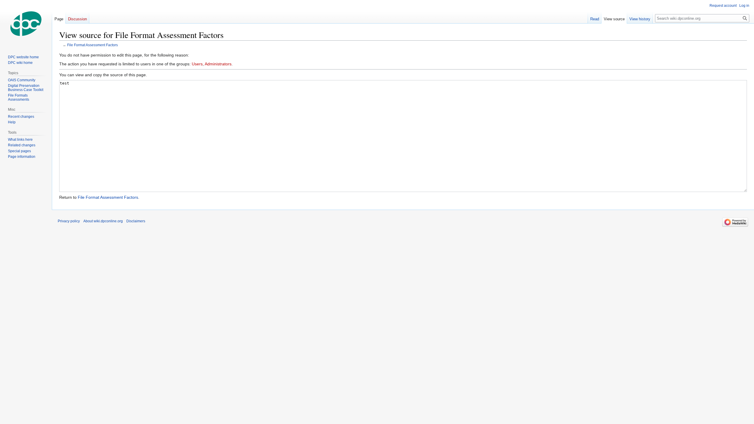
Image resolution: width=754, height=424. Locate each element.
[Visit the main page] (25, 23)
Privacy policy (69, 221)
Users (197, 64)
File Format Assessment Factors (92, 45)
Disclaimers (135, 221)
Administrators (218, 64)
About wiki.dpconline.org (103, 221)
